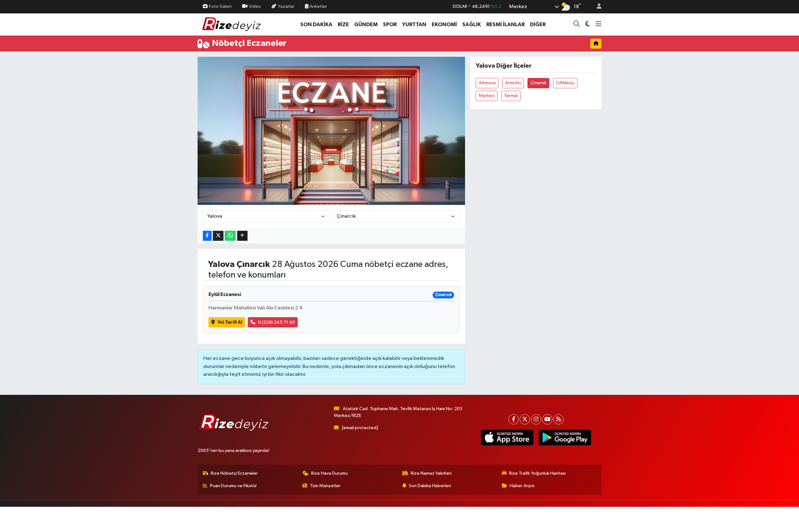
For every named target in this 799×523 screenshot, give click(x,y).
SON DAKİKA (316, 24)
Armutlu (513, 82)
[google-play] (564, 437)
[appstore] (507, 437)
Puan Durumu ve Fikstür (233, 485)
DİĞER (538, 24)
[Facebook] (513, 419)
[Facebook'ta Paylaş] (207, 236)
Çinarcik (539, 82)
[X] (525, 419)
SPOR (390, 24)
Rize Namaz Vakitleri (431, 473)
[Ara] (577, 25)
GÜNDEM (366, 24)
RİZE (343, 24)
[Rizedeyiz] (232, 24)
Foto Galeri (220, 6)
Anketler (317, 6)
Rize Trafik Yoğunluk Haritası (537, 473)
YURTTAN (414, 24)
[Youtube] (547, 419)
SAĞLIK (471, 24)
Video (255, 6)
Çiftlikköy (565, 82)
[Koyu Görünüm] (588, 25)
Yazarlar (286, 6)
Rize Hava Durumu (329, 473)
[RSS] (558, 419)
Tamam (596, 514)
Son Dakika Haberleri (430, 485)
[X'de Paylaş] (218, 236)
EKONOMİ (444, 24)
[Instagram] (536, 419)
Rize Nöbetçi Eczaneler (234, 473)
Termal (510, 95)
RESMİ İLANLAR (505, 24)
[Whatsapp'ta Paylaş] (230, 236)
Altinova (487, 82)
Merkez (487, 95)
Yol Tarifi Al (230, 322)
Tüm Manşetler (325, 485)
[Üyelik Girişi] (596, 6)
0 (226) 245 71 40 (276, 322)
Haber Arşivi (522, 485)
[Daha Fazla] (242, 236)
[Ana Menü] (598, 25)
